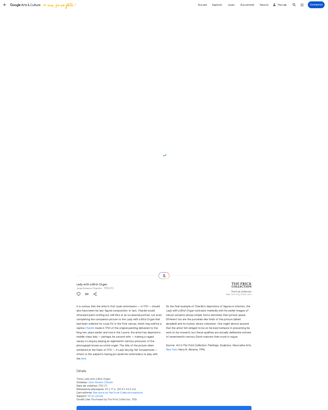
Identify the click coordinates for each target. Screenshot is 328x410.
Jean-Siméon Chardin (100, 382)
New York (171, 349)
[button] (5, 5)
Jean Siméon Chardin (89, 288)
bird (83, 358)
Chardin (89, 328)
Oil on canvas (95, 396)
